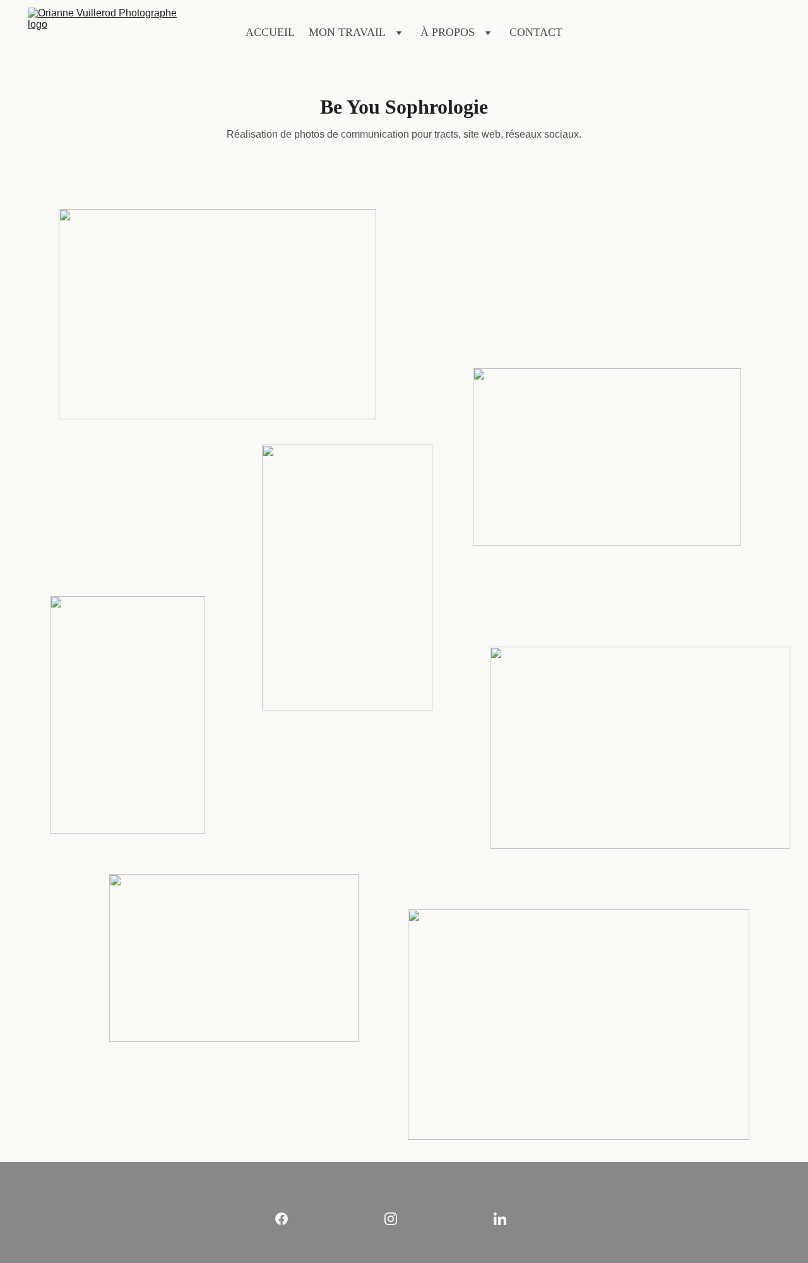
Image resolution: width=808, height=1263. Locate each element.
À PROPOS (447, 32)
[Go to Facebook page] (287, 1218)
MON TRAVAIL (347, 32)
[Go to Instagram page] (397, 1218)
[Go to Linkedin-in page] (500, 1218)
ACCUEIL (270, 32)
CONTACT (535, 32)
